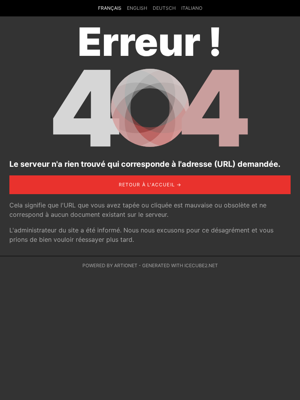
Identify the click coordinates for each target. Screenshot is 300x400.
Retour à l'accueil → (150, 185)
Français (109, 8)
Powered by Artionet (110, 265)
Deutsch (164, 8)
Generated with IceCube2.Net (180, 265)
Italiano (191, 8)
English (137, 8)
